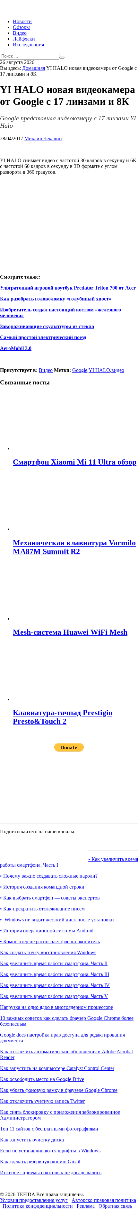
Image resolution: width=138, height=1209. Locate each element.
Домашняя (33, 68)
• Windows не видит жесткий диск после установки (57, 919)
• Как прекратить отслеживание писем (42, 908)
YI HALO (99, 370)
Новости (22, 21)
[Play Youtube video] (69, 219)
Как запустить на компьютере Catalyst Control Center (57, 1068)
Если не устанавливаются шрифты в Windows (50, 1150)
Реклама (86, 1206)
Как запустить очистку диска (32, 1139)
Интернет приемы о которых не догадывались (50, 1172)
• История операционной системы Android (46, 930)
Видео (20, 33)
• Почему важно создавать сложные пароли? (49, 876)
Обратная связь (115, 1206)
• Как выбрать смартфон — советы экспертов (50, 897)
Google (79, 370)
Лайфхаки (24, 39)
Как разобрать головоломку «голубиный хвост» (55, 298)
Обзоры (21, 27)
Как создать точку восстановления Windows (48, 952)
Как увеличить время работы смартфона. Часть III (54, 974)
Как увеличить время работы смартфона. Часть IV (55, 985)
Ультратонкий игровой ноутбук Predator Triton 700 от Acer (68, 288)
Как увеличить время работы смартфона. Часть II (54, 963)
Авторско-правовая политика (104, 1200)
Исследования (28, 44)
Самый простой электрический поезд (43, 337)
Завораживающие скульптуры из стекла (47, 326)
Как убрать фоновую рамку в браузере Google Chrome (58, 1090)
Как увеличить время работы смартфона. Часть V (54, 996)
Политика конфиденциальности (38, 1206)
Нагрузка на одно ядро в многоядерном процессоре (56, 1007)
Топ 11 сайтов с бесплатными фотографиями (49, 1128)
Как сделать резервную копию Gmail (40, 1161)
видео (117, 370)
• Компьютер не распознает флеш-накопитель (50, 941)
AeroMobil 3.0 (15, 348)
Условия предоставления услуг (34, 1200)
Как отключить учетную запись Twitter (42, 1101)
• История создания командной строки (42, 887)
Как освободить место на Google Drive (42, 1079)
